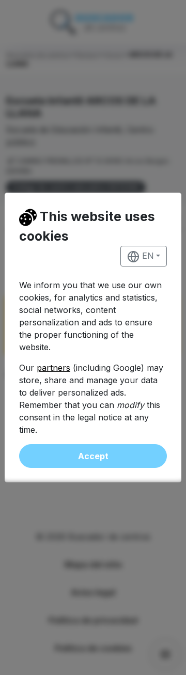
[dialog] (93, 337)
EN (147, 255)
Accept (93, 456)
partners (53, 368)
